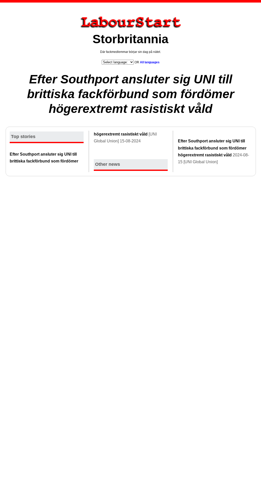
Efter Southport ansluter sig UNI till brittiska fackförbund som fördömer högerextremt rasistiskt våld (130, 93)
